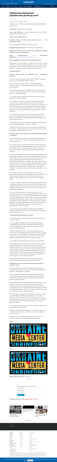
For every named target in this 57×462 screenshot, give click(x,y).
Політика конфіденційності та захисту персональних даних (33, 445)
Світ (12, 6)
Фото (10, 436)
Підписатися (20, 394)
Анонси (16, 3)
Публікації (11, 433)
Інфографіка (12, 440)
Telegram (26, 399)
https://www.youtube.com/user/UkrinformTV (26, 57)
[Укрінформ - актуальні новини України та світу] (28, 2)
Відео (11, 437)
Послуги (3, 3)
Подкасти (11, 432)
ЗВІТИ (30, 447)
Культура (20, 6)
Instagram (31, 399)
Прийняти (30, 460)
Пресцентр (12, 3)
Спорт (25, 6)
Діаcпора (21, 445)
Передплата (32, 436)
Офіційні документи (13, 446)
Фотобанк (8, 3)
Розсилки (31, 450)
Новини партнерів (13, 443)
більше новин (28, 420)
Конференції (12, 444)
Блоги (11, 439)
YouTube (36, 399)
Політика (21, 436)
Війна (3, 6)
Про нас (31, 433)
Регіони (15, 6)
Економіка (8, 6)
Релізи (11, 447)
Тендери (31, 440)
